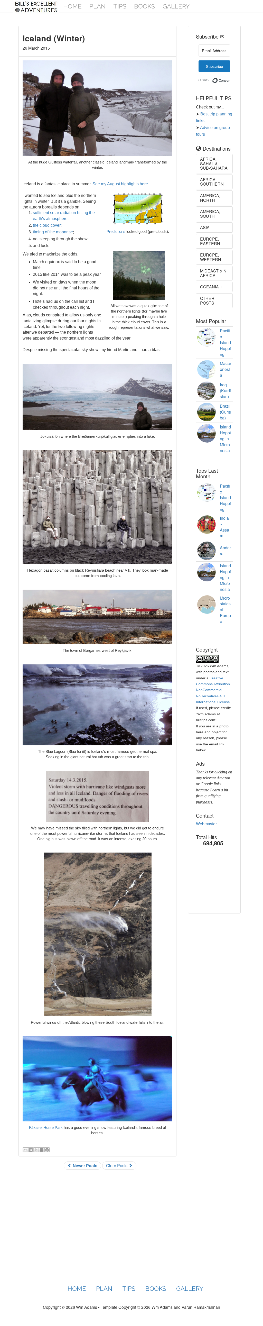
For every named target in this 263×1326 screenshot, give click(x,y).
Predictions (116, 231)
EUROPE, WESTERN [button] (210, 257)
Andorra (225, 550)
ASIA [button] (205, 227)
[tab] (214, 163)
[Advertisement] (221, 883)
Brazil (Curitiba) (225, 412)
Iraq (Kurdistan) (225, 390)
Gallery (176, 6)
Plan (97, 6)
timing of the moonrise (53, 232)
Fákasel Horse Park (46, 1127)
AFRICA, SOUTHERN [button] (212, 182)
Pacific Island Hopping (225, 342)
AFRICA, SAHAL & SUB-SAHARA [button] (214, 163)
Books (144, 6)
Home (72, 6)
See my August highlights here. (120, 184)
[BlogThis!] (31, 1149)
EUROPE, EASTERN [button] (210, 241)
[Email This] (25, 1149)
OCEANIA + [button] (211, 287)
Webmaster (206, 824)
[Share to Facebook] (41, 1149)
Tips (119, 6)
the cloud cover (47, 225)
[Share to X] (36, 1149)
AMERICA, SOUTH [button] (210, 213)
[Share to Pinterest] (47, 1149)
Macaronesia (225, 369)
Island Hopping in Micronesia (225, 438)
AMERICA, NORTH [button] (210, 198)
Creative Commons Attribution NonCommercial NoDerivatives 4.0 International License (213, 690)
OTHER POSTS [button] (207, 300)
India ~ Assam (224, 527)
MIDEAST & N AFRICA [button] (213, 273)
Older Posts (117, 1165)
